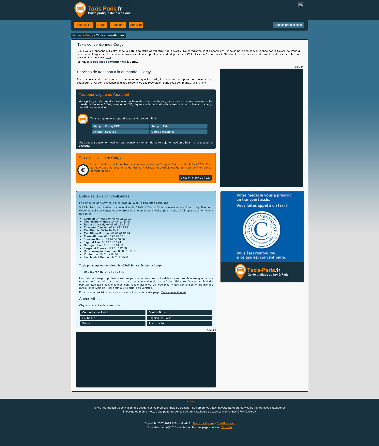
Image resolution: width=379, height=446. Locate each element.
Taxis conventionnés (173, 292)
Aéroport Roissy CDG (106, 126)
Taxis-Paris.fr (189, 401)
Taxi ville (226, 427)
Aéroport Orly (159, 126)
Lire (108, 57)
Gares (101, 24)
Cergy (89, 35)
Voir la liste (199, 82)
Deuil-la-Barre (157, 312)
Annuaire (136, 24)
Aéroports (118, 24)
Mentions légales (203, 423)
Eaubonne (88, 317)
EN (301, 5)
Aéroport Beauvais (104, 131)
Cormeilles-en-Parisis (95, 312)
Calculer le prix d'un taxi (195, 177)
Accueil (77, 35)
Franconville (156, 323)
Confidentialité (226, 423)
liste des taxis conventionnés (106, 61)
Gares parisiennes (162, 131)
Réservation (83, 24)
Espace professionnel (288, 24)
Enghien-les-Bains (160, 317)
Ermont (86, 323)
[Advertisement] (261, 128)
